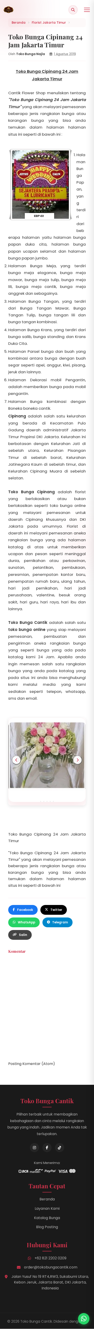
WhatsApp (26, 922)
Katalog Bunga (47, 1217)
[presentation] (16, 760)
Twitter (56, 910)
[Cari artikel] (73, 9)
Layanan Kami (47, 1208)
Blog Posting (47, 1227)
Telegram (60, 922)
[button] (40, 801)
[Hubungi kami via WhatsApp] (83, 1318)
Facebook (25, 910)
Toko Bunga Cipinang (31, 492)
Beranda (47, 1199)
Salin (23, 935)
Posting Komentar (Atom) (31, 1063)
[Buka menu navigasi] (87, 10)
